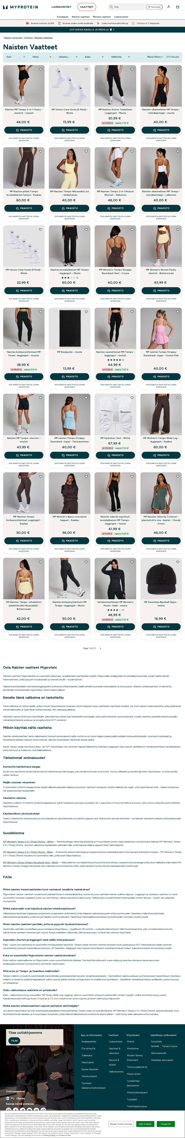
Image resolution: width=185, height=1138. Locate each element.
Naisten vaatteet (80, 17)
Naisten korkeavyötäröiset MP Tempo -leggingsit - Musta (70, 604)
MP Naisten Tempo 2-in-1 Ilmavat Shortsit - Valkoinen (115, 193)
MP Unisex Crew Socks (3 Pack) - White (70, 111)
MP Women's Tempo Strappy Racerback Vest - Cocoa (115, 271)
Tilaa (14, 1040)
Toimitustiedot (89, 1076)
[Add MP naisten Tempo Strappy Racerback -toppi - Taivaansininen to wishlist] (86, 398)
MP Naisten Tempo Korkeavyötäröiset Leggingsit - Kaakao (23, 520)
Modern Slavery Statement (135, 1057)
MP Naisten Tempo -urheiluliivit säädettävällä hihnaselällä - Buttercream (23, 605)
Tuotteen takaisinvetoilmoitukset (94, 1085)
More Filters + (154, 57)
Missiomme (133, 1048)
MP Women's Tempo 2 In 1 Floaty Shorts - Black (28, 852)
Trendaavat (62, 17)
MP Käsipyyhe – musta (69, 352)
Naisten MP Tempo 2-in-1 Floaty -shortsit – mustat (23, 111)
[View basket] (177, 7)
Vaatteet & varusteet (114, 1050)
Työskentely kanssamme (133, 1083)
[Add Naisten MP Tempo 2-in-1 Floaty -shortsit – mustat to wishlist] (40, 69)
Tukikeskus (87, 1055)
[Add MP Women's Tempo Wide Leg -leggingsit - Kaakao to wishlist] (178, 398)
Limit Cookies (145, 1124)
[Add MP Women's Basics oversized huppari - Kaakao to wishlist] (86, 476)
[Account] (169, 7)
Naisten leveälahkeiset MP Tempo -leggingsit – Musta (70, 271)
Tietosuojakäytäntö (137, 1067)
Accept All (165, 1124)
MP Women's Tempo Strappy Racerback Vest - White (30, 862)
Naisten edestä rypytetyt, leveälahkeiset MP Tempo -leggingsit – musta (115, 520)
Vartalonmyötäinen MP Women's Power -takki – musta (115, 604)
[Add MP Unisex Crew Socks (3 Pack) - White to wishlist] (86, 69)
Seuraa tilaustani (90, 1069)
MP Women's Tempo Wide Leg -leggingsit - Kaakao (161, 440)
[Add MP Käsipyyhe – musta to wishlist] (86, 312)
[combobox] (136, 6)
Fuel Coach (156, 7)
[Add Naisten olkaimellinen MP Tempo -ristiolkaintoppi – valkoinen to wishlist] (178, 151)
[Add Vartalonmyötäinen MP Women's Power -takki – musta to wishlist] (132, 562)
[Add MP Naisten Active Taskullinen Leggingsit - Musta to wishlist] (132, 69)
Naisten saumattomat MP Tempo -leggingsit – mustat (115, 354)
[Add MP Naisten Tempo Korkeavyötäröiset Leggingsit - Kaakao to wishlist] (40, 476)
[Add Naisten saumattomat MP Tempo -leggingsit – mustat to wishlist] (132, 312)
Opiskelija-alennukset (162, 1060)
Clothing (28, 37)
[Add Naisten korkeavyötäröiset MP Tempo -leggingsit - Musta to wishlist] (86, 562)
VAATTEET (87, 7)
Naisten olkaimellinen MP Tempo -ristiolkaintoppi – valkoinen (161, 193)
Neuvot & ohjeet (114, 1062)
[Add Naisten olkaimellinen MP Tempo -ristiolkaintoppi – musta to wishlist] (178, 69)
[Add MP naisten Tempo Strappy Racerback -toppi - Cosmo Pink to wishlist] (178, 312)
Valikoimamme (116, 1071)
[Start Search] (111, 6)
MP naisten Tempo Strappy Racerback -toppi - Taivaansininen (69, 440)
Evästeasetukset (15, 1091)
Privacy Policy (49, 1135)
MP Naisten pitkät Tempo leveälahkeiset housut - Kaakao (23, 193)
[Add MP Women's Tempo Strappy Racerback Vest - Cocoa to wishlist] (132, 229)
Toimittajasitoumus (137, 1106)
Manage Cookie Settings (121, 1124)
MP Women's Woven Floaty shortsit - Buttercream (161, 271)
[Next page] (100, 648)
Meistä (130, 1041)
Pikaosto (26, 130)
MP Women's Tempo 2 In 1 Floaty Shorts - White (28, 841)
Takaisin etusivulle (13, 37)
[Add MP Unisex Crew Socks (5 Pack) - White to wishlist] (40, 229)
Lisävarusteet (121, 17)
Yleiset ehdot (134, 1074)
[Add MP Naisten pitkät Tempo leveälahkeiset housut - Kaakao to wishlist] (40, 151)
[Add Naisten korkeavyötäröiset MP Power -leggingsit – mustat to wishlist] (40, 312)
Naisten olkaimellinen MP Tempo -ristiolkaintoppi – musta (161, 111)
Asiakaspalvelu (89, 1041)
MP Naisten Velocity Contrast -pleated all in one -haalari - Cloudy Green (161, 520)
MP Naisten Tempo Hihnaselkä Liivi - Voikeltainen (69, 193)
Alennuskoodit (158, 1053)
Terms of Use (65, 1135)
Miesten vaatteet (102, 17)
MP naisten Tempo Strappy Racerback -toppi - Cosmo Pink (161, 354)
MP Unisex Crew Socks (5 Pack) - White (24, 271)
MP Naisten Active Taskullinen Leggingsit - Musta (115, 111)
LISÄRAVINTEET (61, 7)
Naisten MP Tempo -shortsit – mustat (24, 440)
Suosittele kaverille (164, 1043)
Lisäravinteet (115, 1041)
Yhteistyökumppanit (137, 1092)
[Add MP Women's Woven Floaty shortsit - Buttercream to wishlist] (178, 229)
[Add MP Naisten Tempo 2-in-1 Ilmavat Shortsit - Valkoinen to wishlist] (132, 151)
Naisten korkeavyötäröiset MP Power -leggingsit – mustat (24, 354)
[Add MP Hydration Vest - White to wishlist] (132, 398)
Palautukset (88, 1062)
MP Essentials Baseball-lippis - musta (161, 604)
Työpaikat (132, 1099)
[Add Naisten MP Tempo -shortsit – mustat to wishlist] (40, 398)
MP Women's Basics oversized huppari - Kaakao (69, 518)
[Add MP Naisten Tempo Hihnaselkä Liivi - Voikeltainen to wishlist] (86, 151)
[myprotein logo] (20, 7)
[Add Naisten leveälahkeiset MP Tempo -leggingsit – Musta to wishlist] (86, 229)
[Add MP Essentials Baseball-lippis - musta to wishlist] (178, 562)
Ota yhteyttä (88, 1048)
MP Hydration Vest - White (115, 438)
